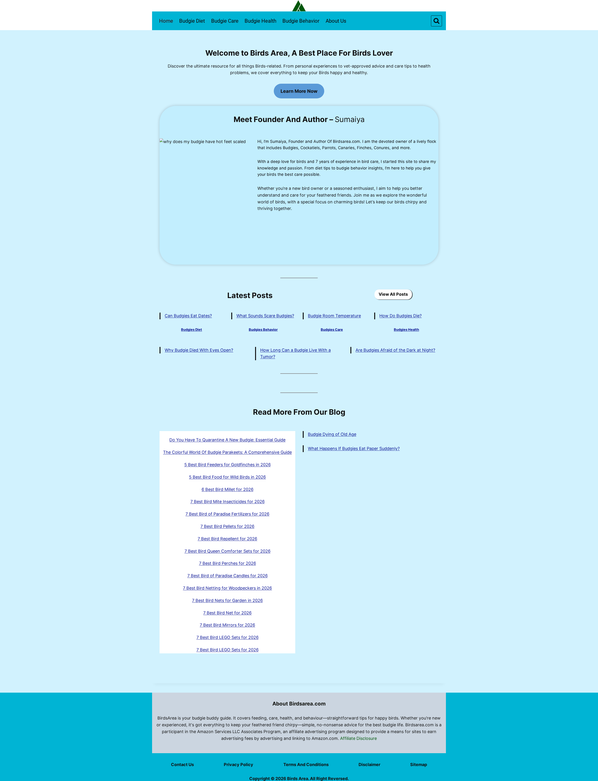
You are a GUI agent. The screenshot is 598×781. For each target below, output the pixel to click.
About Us (336, 21)
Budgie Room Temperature (334, 315)
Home (166, 21)
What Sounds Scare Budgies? (265, 315)
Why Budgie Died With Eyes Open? (199, 350)
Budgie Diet (192, 21)
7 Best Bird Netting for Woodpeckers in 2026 (227, 588)
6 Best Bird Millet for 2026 (227, 489)
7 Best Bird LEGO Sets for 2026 (227, 637)
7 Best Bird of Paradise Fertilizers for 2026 (227, 513)
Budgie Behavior (300, 21)
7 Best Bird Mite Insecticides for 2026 (227, 501)
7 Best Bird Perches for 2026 (227, 563)
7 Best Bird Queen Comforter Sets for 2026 (228, 551)
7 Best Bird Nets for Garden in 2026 (227, 600)
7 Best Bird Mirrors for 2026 (227, 625)
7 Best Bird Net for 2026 (227, 612)
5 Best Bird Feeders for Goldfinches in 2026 (227, 464)
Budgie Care (224, 21)
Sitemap (418, 764)
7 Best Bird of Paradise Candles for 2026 (227, 575)
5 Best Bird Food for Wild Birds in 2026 (227, 477)
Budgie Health (260, 21)
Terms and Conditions (306, 764)
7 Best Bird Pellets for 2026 (227, 526)
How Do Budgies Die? (400, 315)
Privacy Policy (238, 764)
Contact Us (182, 764)
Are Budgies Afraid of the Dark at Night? (395, 350)
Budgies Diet (191, 329)
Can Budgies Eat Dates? (188, 315)
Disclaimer (369, 764)
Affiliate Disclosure (358, 738)
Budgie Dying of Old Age (332, 434)
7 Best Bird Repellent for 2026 (227, 538)
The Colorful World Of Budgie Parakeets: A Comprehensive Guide (227, 452)
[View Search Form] (436, 20)
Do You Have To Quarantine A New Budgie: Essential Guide (227, 439)
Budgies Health (406, 329)
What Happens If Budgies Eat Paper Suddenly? (354, 448)
